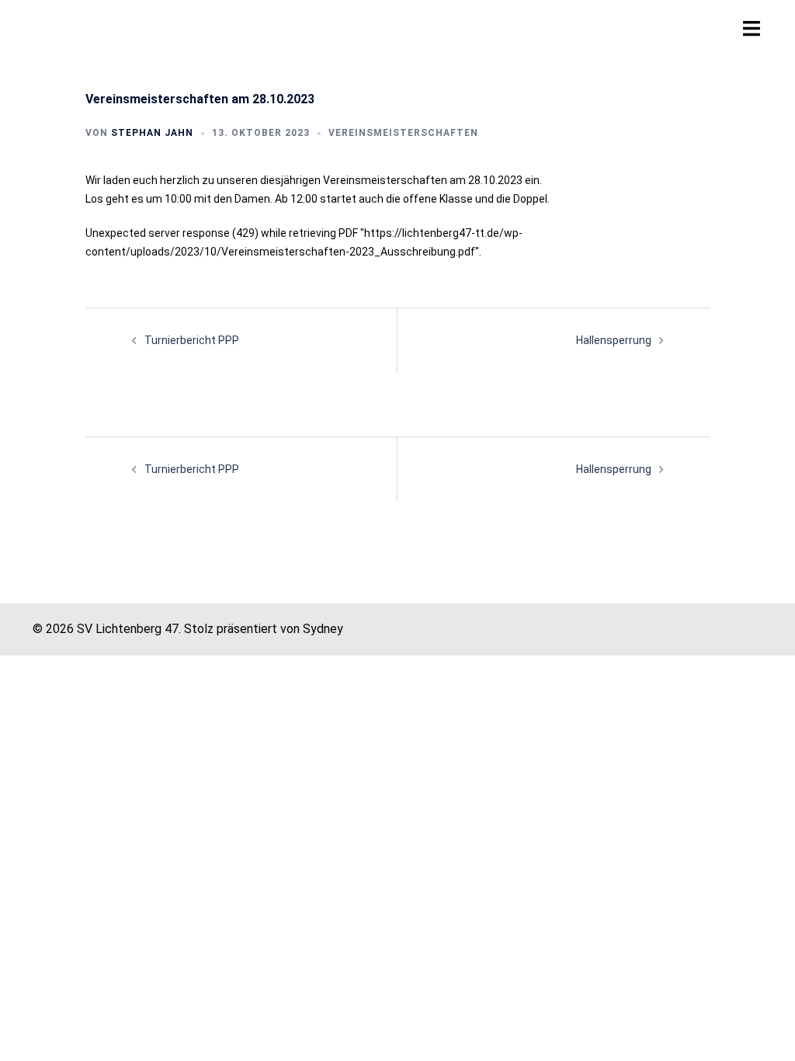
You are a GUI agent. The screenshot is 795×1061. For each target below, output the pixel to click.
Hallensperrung (613, 340)
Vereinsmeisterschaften (403, 132)
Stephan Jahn (152, 132)
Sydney (323, 628)
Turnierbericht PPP (191, 340)
